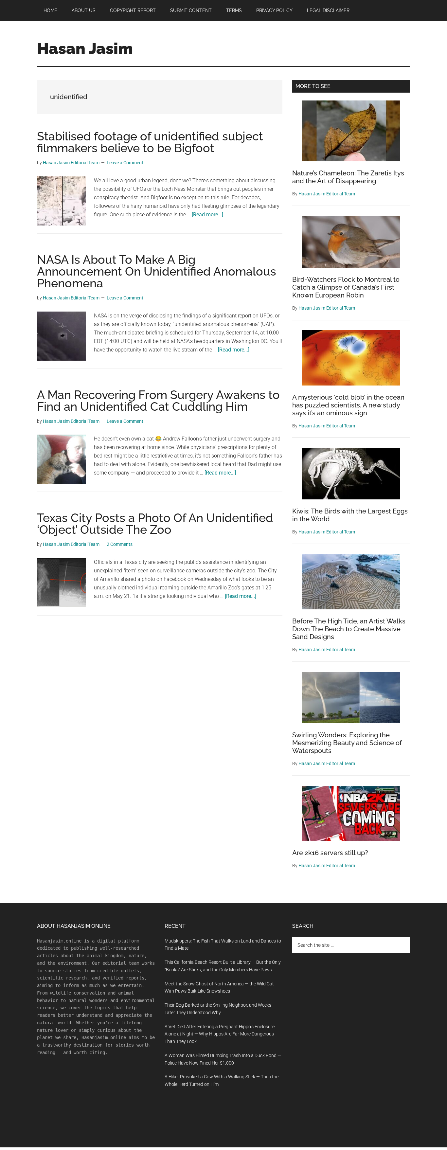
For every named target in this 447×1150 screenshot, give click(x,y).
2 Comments (120, 544)
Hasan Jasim (85, 48)
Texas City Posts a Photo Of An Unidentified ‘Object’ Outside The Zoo (155, 523)
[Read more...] (207, 214)
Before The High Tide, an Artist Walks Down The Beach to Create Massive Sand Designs (348, 629)
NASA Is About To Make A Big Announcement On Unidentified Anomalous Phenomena (156, 271)
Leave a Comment (125, 162)
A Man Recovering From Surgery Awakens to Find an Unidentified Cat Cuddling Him (158, 400)
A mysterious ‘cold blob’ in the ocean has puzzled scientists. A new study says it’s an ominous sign (348, 405)
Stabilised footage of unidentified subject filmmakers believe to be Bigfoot (150, 142)
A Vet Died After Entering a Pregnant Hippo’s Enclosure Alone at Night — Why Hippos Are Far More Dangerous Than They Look (220, 1034)
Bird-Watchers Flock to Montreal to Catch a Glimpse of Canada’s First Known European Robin (346, 287)
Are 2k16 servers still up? (330, 853)
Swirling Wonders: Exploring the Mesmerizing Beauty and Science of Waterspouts (347, 743)
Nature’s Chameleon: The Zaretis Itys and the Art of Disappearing (348, 177)
